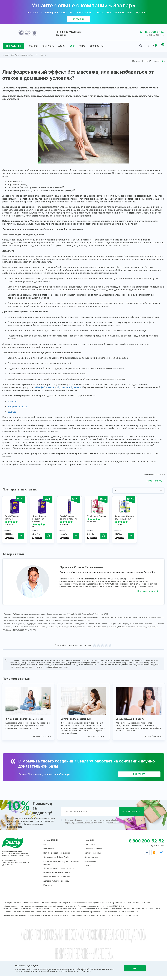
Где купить (90, 844)
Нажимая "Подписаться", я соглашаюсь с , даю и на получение (103, 821)
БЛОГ (72, 46)
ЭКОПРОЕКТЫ (96, 46)
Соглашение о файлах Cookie (56, 857)
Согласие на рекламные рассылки (58, 868)
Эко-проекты (49, 849)
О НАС (82, 46)
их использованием (63, 969)
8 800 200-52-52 (153, 31)
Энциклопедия (91, 857)
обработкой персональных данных (95, 969)
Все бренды (90, 861)
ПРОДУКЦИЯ (15, 46)
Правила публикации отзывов (56, 877)
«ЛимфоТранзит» (44, 387)
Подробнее (9, 538)
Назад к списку (154, 480)
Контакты (47, 885)
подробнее (79, 19)
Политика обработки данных (56, 853)
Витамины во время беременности (24, 719)
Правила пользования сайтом (56, 872)
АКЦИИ (61, 46)
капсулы (12, 411)
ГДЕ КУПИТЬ (48, 46)
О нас (46, 844)
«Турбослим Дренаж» (68, 387)
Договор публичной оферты (56, 881)
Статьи (88, 865)
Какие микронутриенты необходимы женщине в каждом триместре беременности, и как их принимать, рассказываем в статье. (27, 725)
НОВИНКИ (33, 46)
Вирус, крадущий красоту (130, 719)
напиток (12, 401)
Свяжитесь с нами (93, 853)
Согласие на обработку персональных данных (61, 862)
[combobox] (138, 490)
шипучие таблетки (17, 406)
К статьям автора (147, 591)
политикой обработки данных (114, 820)
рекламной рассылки (116, 822)
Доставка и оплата (93, 849)
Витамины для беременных (76, 719)
